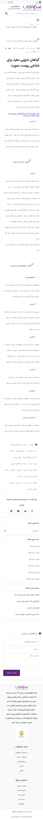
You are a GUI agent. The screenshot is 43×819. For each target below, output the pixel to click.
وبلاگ (31, 24)
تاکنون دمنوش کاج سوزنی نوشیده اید (26, 594)
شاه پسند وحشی (29, 417)
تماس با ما (21, 795)
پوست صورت (32, 463)
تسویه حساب (21, 790)
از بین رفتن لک (32, 451)
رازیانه (33, 173)
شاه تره (32, 369)
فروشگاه (21, 804)
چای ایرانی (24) (34, 572)
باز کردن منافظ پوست (30, 457)
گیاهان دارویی (32, 489)
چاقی (21, 770)
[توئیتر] (25, 511)
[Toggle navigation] (38, 20)
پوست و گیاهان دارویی (18, 463)
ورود (36, 2)
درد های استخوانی (21, 752)
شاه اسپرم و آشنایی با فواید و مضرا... (26, 614)
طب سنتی (29, 52)
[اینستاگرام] (12, 2)
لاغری (21, 766)
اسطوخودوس (30, 277)
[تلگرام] (18, 511)
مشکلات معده (21, 757)
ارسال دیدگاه (11, 672)
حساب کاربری (21, 786)
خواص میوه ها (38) (32, 579)
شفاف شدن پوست (30, 482)
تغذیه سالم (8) (34, 559)
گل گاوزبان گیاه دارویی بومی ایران (28, 601)
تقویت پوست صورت (30, 470)
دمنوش (12, 470)
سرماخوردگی (21, 761)
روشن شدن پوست (30, 476)
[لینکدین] (11, 511)
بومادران (32, 390)
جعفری (32, 337)
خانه (37, 24)
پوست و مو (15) (33, 552)
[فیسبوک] (32, 511)
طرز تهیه (11, 482)
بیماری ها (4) (34, 546)
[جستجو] (6, 13)
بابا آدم (32, 121)
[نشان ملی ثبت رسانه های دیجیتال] (21, 733)
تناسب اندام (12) (33, 565)
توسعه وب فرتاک (17, 811)
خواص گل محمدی (33, 608)
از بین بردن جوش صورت (19, 444)
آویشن (32, 304)
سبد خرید (21, 799)
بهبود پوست (17, 457)
